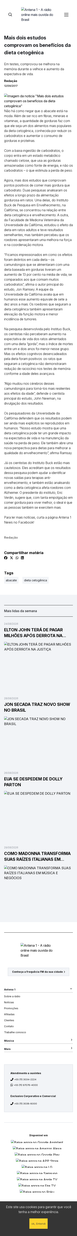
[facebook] (5, 557)
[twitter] (11, 557)
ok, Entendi (38, 1223)
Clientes (9, 1020)
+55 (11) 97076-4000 (26, 1085)
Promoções (11, 1008)
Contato (9, 1026)
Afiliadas (9, 1014)
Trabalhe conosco (15, 1032)
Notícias (9, 1002)
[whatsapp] (17, 557)
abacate (11, 580)
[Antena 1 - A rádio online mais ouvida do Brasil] (38, 14)
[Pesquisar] (10, 15)
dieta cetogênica (35, 580)
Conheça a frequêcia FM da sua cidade (37, 971)
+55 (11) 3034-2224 (25, 1079)
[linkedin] (22, 557)
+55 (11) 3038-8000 (25, 1103)
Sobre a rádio (12, 996)
